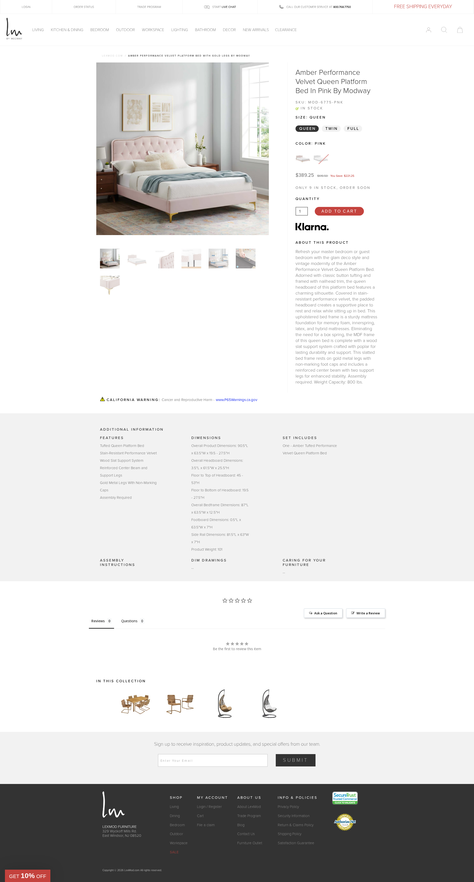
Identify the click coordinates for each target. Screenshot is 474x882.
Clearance (286, 30)
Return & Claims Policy (296, 825)
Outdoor (126, 30)
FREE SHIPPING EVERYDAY (423, 7)
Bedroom (100, 30)
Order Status (84, 7)
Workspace (153, 30)
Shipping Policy (289, 834)
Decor (230, 30)
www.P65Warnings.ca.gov (236, 400)
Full (353, 128)
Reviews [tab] (98, 621)
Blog (240, 825)
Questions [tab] (129, 621)
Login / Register (209, 806)
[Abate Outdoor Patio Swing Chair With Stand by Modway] (224, 704)
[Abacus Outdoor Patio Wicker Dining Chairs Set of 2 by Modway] (180, 704)
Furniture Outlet (249, 843)
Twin (331, 128)
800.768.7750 (342, 7)
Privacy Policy (288, 806)
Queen (307, 128)
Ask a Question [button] (325, 613)
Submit (295, 760)
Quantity (308, 199)
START (224, 7)
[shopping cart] (460, 30)
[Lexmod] (14, 29)
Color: (311, 143)
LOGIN (26, 7)
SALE (174, 852)
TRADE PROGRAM (149, 7)
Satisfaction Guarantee (296, 843)
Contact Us (246, 834)
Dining (175, 816)
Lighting (180, 30)
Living (38, 30)
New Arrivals (256, 30)
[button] (27, 876)
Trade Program (249, 816)
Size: (311, 117)
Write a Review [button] (368, 613)
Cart (200, 816)
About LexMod (249, 806)
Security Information (294, 816)
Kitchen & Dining (67, 30)
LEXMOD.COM (112, 55)
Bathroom (206, 30)
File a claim (206, 825)
